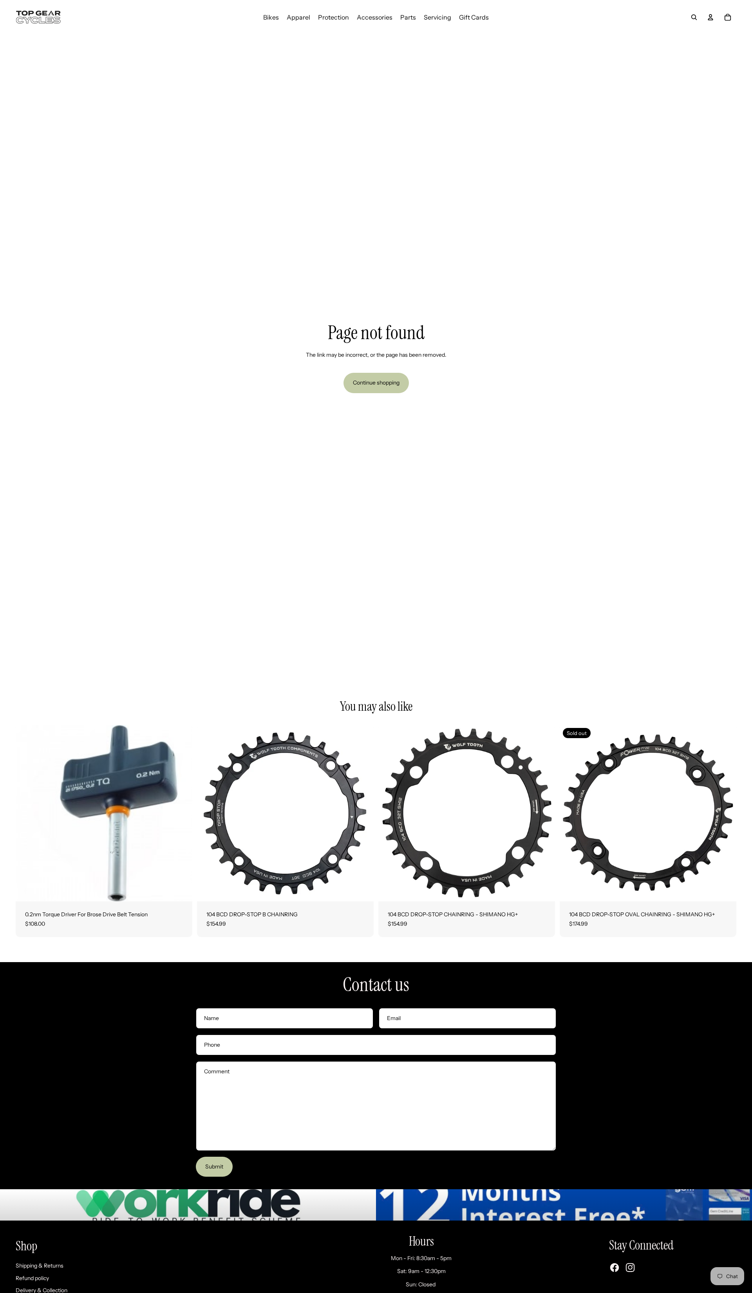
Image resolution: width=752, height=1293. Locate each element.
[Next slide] (362, 813)
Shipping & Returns (39, 1265)
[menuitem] (271, 17)
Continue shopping (376, 382)
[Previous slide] (209, 813)
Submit (214, 1166)
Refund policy (32, 1278)
